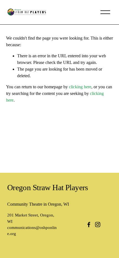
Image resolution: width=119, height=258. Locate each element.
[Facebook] (89, 224)
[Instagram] (97, 224)
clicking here (80, 86)
